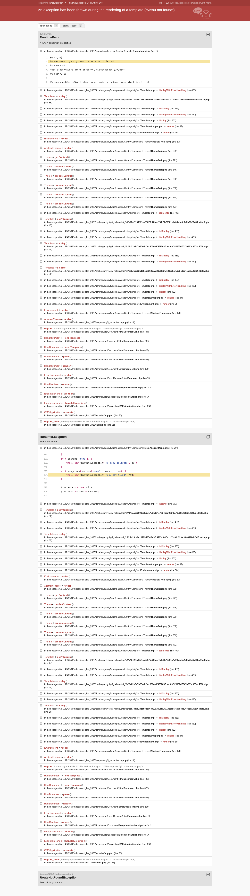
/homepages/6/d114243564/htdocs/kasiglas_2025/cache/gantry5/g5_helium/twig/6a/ (127, 246)
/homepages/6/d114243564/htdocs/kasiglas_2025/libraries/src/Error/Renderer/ (94, 378)
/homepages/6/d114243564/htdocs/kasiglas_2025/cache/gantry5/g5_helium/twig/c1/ (128, 99)
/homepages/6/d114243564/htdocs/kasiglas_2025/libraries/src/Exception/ (94, 387)
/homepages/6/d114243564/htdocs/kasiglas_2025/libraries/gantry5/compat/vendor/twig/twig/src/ (101, 90)
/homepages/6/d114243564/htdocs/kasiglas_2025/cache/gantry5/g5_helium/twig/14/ (127, 513)
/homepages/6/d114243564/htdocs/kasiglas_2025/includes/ (80, 415)
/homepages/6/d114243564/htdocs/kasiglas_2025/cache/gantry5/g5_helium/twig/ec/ (128, 271)
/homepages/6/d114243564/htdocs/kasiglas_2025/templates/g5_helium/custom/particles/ (98, 51)
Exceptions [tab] (48, 25)
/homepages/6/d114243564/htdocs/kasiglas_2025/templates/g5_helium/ (87, 322)
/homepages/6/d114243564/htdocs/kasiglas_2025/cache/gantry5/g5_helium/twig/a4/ (128, 222)
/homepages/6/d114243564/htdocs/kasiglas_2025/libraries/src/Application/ (94, 406)
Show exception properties (56, 42)
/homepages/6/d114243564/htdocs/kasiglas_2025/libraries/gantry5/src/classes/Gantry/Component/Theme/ (109, 141)
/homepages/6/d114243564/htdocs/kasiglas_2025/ (76, 425)
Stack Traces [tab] (72, 25)
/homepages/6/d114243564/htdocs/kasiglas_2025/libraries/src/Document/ (93, 331)
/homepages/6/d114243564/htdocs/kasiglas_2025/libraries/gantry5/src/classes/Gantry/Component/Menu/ (108, 448)
